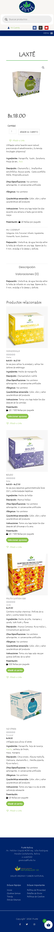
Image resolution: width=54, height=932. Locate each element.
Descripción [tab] (27, 267)
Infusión (30, 233)
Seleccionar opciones (17, 416)
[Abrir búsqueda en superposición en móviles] (27, 19)
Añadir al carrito (29, 132)
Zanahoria (24, 236)
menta (9, 749)
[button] (46, 33)
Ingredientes (38, 233)
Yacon (17, 236)
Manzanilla (10, 236)
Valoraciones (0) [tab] (27, 274)
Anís (21, 161)
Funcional (23, 233)
